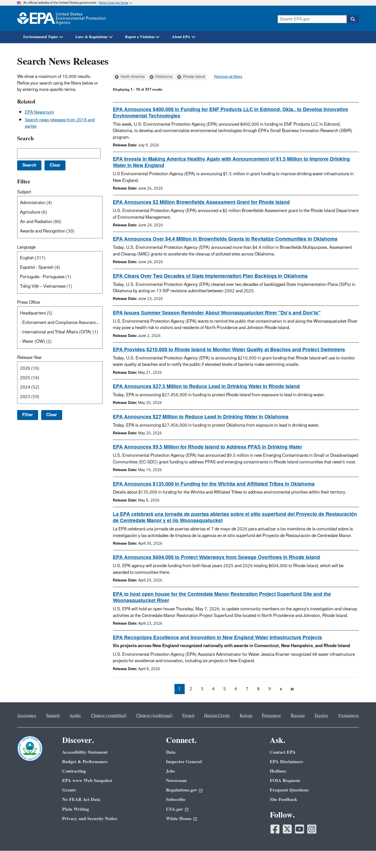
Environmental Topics (40, 37)
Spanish (53, 715)
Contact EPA (283, 752)
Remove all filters (228, 77)
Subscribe (175, 799)
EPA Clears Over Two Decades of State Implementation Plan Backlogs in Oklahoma (210, 276)
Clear (51, 414)
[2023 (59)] (60, 397)
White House (179, 818)
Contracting (74, 771)
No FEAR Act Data (81, 799)
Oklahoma (163, 77)
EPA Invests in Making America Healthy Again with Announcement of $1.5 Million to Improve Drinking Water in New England (231, 162)
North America (132, 77)
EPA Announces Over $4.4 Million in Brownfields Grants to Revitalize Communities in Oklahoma (225, 239)
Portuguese (271, 715)
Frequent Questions (289, 790)
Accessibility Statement (85, 752)
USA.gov (174, 809)
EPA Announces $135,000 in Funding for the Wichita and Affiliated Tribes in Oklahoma (214, 484)
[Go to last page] (292, 689)
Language (26, 247)
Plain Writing (75, 809)
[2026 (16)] (60, 368)
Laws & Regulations (91, 37)
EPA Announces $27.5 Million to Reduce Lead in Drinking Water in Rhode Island (206, 386)
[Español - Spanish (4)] (60, 267)
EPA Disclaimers (286, 761)
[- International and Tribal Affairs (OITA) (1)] (60, 332)
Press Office (28, 302)
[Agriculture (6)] (60, 212)
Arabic (75, 715)
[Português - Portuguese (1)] (60, 277)
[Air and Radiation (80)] (60, 222)
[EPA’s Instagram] (312, 829)
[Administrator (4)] (60, 203)
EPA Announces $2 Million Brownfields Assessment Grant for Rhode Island (201, 202)
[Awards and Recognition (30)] (60, 231)
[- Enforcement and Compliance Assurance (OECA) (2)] (60, 323)
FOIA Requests (285, 780)
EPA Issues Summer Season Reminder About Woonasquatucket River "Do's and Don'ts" (216, 313)
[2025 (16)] (60, 378)
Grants (69, 790)
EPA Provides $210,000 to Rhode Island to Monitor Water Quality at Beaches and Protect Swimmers (229, 350)
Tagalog (321, 715)
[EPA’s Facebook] (275, 829)
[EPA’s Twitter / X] (287, 829)
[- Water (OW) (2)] (60, 341)
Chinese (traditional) (154, 715)
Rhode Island (193, 77)
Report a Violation (139, 37)
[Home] (61, 18)
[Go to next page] (281, 689)
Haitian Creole (217, 715)
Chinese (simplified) (109, 715)
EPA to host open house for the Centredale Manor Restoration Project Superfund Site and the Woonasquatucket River (222, 597)
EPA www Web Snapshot (87, 780)
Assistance (26, 715)
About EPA (181, 37)
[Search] (353, 19)
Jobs (170, 771)
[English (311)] (60, 258)
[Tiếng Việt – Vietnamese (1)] (60, 286)
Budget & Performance (85, 761)
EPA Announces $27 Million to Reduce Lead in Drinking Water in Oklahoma (201, 417)
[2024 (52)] (60, 387)
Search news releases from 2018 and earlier (60, 123)
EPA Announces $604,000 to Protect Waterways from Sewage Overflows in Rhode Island (216, 557)
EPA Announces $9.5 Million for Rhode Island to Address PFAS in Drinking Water (207, 447)
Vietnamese (348, 715)
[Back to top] (362, 837)
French (188, 715)
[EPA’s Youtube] (299, 829)
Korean (246, 715)
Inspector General (184, 761)
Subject (24, 192)
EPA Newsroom (39, 112)
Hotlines (278, 771)
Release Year (29, 357)
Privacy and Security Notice (89, 818)
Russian (298, 715)
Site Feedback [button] (283, 799)
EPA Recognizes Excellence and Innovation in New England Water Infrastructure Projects (217, 638)
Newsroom (176, 780)
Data (170, 752)
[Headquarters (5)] (60, 313)
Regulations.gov (181, 790)
